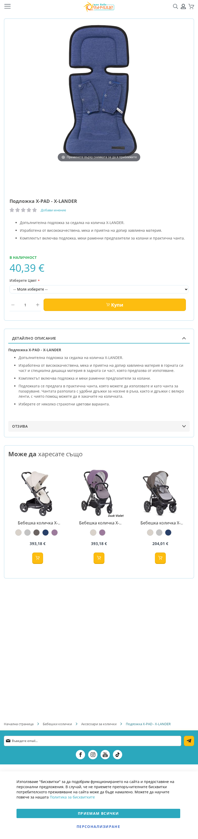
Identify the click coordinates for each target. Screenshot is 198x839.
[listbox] (37, 532)
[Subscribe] (189, 741)
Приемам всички (98, 813)
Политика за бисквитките (72, 797)
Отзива (20, 426)
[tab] (99, 338)
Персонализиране (98, 826)
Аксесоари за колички (99, 724)
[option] (18, 532)
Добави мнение (53, 210)
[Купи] (37, 558)
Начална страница (19, 724)
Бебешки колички (57, 724)
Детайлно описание (34, 338)
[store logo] (98, 6)
